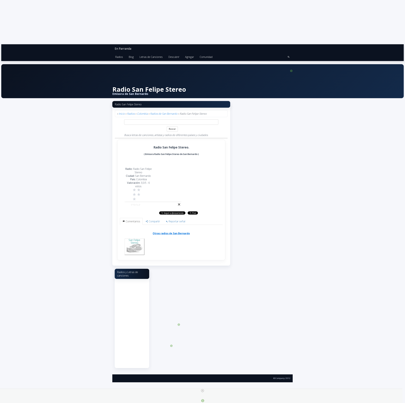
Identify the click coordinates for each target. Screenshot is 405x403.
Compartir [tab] (154, 221)
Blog (131, 57)
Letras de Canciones (151, 57)
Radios (119, 57)
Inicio (122, 113)
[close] (202, 390)
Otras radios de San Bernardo (171, 233)
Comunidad (206, 57)
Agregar (189, 57)
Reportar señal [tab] (176, 221)
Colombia (142, 113)
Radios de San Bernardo (163, 113)
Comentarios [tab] (132, 221)
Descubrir (173, 57)
